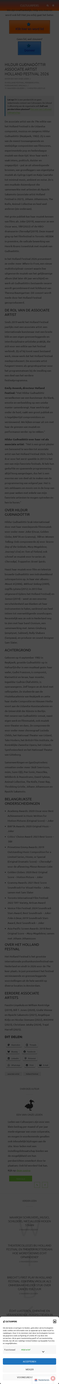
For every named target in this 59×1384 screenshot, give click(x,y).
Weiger (30, 1369)
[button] (54, 1321)
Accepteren (29, 1361)
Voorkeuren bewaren (29, 1377)
